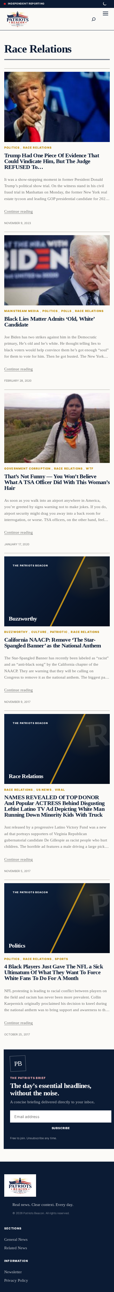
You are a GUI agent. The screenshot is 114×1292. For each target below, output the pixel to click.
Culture (39, 632)
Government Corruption (27, 468)
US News (44, 790)
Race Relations (37, 147)
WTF (89, 468)
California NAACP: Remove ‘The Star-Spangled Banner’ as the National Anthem (52, 643)
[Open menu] (105, 19)
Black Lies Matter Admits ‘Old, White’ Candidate (49, 322)
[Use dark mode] (104, 4)
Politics (12, 147)
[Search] (93, 19)
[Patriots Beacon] (17, 19)
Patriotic (59, 632)
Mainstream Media (21, 311)
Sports (61, 959)
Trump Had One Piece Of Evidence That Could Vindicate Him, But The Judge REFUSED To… (51, 161)
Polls (66, 311)
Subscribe (61, 1128)
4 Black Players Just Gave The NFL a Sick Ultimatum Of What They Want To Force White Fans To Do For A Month (53, 972)
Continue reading (18, 211)
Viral (60, 790)
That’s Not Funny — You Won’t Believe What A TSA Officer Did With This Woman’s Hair (57, 482)
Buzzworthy (16, 632)
